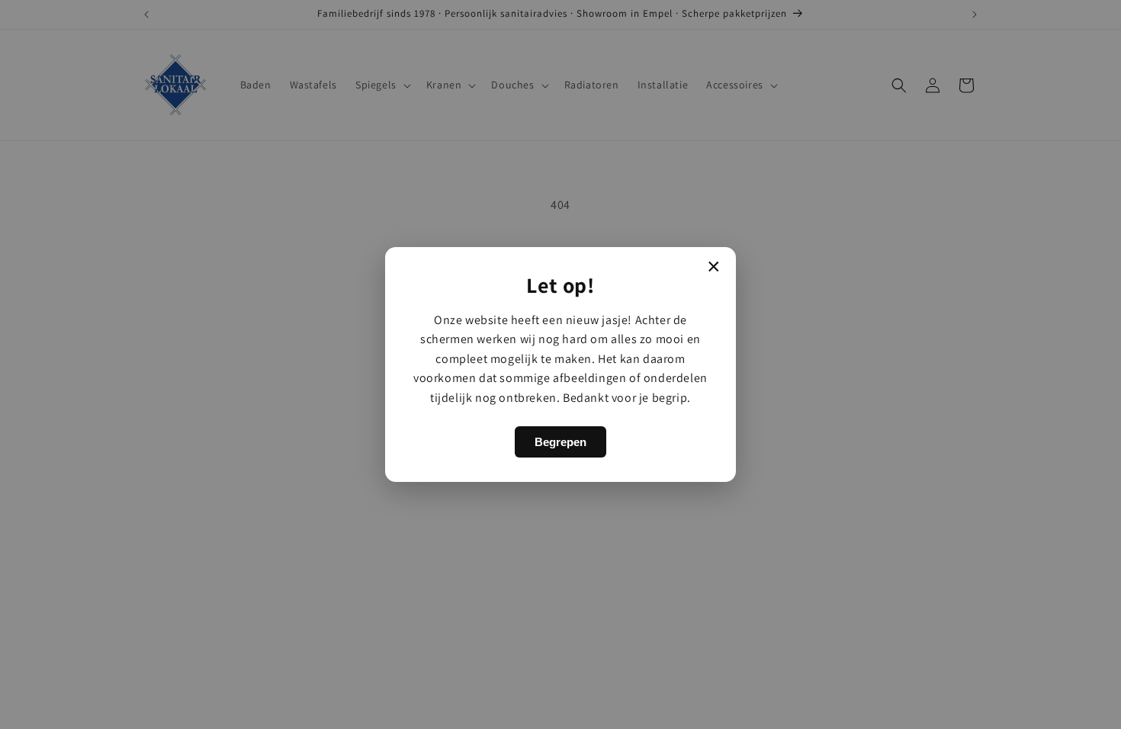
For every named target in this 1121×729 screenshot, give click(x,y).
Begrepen (560, 441)
